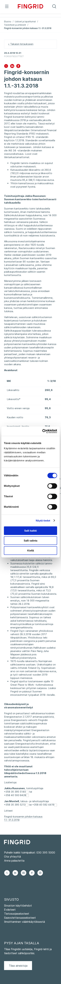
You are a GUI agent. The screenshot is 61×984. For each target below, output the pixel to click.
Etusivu (7, 21)
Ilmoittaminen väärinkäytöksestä (24, 921)
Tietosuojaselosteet (16, 913)
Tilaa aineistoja (18, 965)
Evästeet (10, 909)
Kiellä (30, 550)
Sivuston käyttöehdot (18, 905)
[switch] (52, 486)
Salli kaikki (30, 530)
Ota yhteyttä (12, 856)
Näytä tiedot (43, 520)
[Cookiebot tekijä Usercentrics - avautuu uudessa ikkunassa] (43, 431)
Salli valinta (30, 540)
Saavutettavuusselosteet (20, 917)
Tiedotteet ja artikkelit (15, 25)
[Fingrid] (30, 6)
